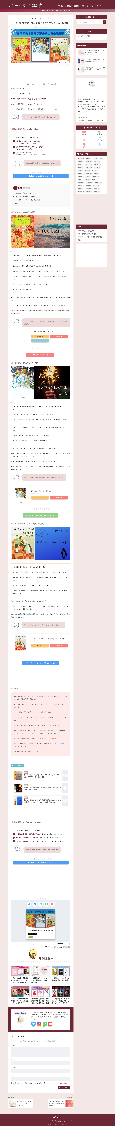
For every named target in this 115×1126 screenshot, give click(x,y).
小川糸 (80, 170)
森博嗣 (94, 179)
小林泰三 (87, 170)
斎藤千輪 (80, 176)
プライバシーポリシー (69, 1121)
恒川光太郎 (89, 173)
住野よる (97, 161)
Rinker (37, 493)
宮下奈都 (80, 167)
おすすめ (67, 944)
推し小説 (85, 6)
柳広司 (88, 179)
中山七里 (81, 158)
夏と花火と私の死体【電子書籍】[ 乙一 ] (44, 491)
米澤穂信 (88, 185)
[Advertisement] (40, 73)
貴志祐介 (97, 188)
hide (26, 188)
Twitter (33, 1026)
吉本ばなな (57, 947)
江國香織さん (91, 120)
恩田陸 (96, 173)
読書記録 (69, 6)
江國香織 (90, 182)
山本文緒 (95, 170)
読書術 (77, 6)
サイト (13, 1075)
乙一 (50, 947)
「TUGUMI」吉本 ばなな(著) (23, 193)
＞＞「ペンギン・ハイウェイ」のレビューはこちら (40, 663)
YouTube (50, 1026)
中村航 (88, 158)
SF (84, 140)
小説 (61, 6)
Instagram (39, 1026)
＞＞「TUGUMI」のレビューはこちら (40, 355)
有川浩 (88, 176)
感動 (100, 147)
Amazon (39, 336)
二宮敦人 (102, 158)
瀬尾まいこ (98, 182)
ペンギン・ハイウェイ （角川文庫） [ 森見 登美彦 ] (48, 639)
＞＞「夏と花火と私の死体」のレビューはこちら (40, 515)
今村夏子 (80, 161)
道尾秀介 (97, 191)
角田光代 (89, 188)
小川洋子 (97, 167)
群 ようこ (96, 185)
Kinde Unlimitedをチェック (39, 176)
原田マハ (80, 164)
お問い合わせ (57, 1121)
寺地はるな (89, 167)
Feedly (44, 1026)
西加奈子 (80, 188)
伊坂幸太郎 (89, 161)
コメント (14, 1045)
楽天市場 (58, 336)
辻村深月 (81, 191)
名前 (13, 1060)
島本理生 (80, 173)
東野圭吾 (80, 179)
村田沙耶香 (95, 176)
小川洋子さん (100, 120)
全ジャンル (84, 134)
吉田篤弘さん (82, 120)
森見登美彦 (66, 947)
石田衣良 (80, 185)
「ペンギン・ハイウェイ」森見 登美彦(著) (27, 200)
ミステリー (99, 134)
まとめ (17, 203)
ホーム (42, 1121)
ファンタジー (100, 140)
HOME (59, 1117)
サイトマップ (49, 1121)
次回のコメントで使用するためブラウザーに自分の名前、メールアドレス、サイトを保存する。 (40, 1083)
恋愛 (84, 147)
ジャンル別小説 (96, 6)
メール (14, 1068)
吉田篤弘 (97, 164)
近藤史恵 (89, 191)
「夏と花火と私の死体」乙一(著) (25, 196)
